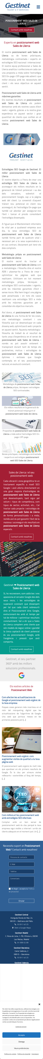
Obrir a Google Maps (22, 927)
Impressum (35, 1054)
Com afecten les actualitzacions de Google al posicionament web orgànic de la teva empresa (21, 700)
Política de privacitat (23, 1054)
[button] (39, 1004)
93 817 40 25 (22, 924)
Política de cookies (10, 1054)
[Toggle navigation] (38, 7)
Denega (22, 1042)
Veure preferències (21, 1048)
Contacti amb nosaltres (21, 29)
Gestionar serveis (21, 1026)
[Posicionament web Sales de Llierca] (21, 139)
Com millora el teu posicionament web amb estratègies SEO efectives (20, 816)
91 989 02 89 (22, 942)
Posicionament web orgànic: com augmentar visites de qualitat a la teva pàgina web (21, 759)
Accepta (21, 1035)
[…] (24, 719)
